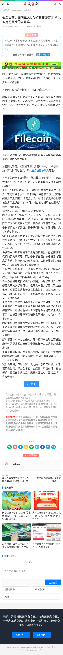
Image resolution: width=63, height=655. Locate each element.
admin (16, 464)
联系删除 (42, 634)
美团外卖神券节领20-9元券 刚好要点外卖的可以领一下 (15, 480)
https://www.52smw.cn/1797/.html (33, 401)
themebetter (46, 647)
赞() (37, 26)
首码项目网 (31, 4)
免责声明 (20, 634)
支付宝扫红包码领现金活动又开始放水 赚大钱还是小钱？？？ (46, 515)
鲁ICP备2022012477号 (31, 650)
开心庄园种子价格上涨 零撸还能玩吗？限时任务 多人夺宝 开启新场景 (16, 515)
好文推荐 (27, 10)
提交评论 (53, 582)
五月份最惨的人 (40, 170)
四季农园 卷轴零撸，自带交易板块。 (47, 480)
